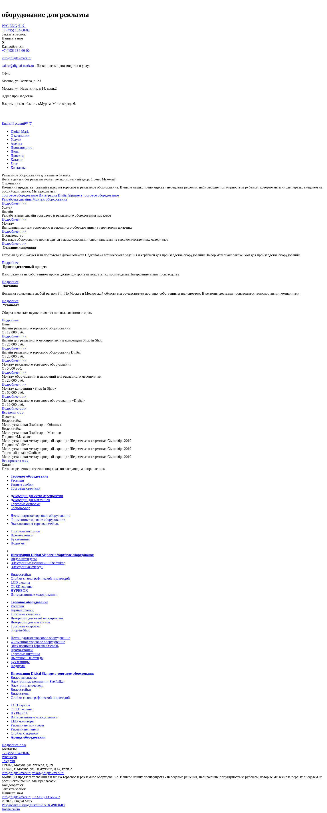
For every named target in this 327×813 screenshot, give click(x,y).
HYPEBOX (19, 590)
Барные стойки (22, 484)
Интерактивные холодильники (34, 594)
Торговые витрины (25, 531)
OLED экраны (21, 586)
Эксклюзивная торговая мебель (35, 523)
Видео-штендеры (24, 559)
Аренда (16, 143)
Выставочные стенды (27, 658)
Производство (21, 147)
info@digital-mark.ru (16, 773)
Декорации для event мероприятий (37, 496)
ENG (13, 26)
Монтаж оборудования (49, 199)
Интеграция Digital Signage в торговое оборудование (79, 195)
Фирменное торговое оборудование (38, 519)
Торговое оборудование (20, 195)
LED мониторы (22, 721)
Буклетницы (20, 539)
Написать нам (12, 38)
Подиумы (18, 543)
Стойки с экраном (24, 733)
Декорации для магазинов (30, 500)
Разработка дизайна (17, 199)
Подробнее (10, 263)
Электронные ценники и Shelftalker (38, 563)
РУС (5, 26)
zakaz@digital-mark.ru (48, 773)
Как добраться (12, 785)
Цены (15, 151)
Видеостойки (21, 574)
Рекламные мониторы (27, 725)
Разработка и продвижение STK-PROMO (33, 805)
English (7, 123)
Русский (18, 123)
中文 (21, 26)
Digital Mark (20, 131)
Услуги (16, 139)
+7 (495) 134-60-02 (16, 30)
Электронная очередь (27, 567)
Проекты (17, 155)
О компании (20, 135)
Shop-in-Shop (20, 508)
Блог (14, 163)
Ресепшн (17, 480)
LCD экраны (20, 582)
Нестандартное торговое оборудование (40, 515)
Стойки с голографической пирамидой (40, 578)
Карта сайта (11, 809)
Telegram (8, 761)
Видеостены (20, 693)
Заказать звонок (14, 34)
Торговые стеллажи (25, 488)
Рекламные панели (25, 729)
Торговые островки (25, 504)
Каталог (17, 159)
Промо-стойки (22, 535)
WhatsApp (9, 757)
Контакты (18, 168)
